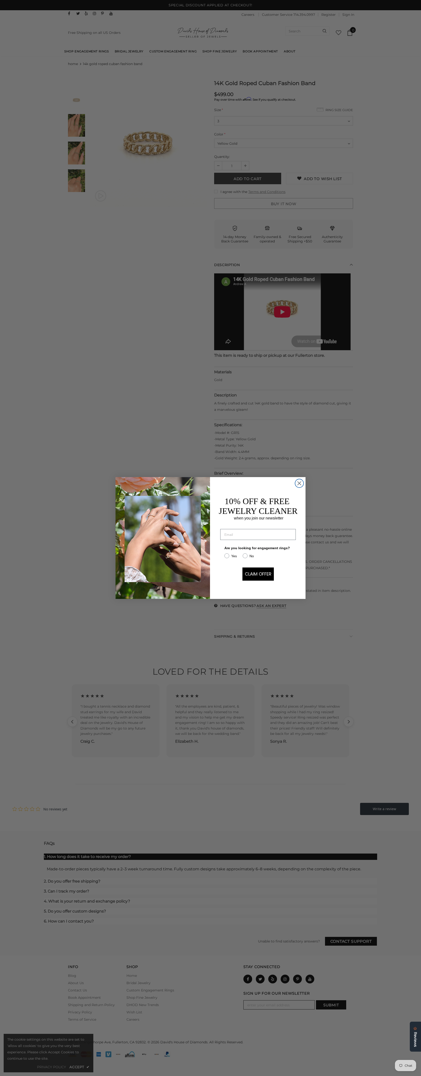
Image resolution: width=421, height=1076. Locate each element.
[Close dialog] (299, 483)
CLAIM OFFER (258, 574)
